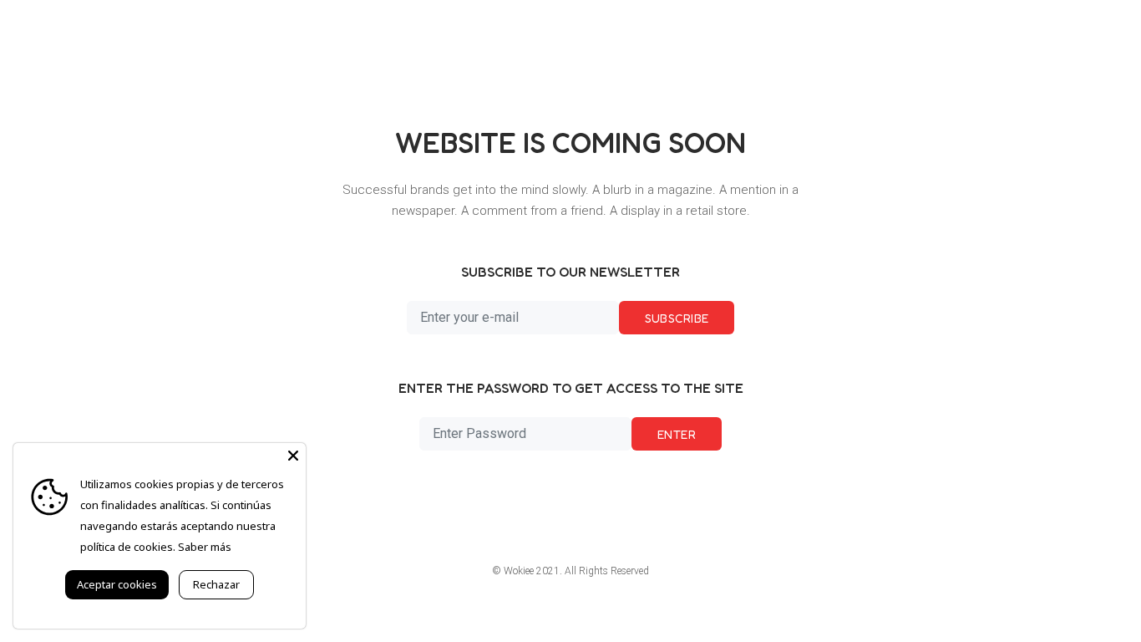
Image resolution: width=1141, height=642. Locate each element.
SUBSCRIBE (677, 318)
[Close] (293, 455)
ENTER (676, 434)
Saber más (204, 546)
